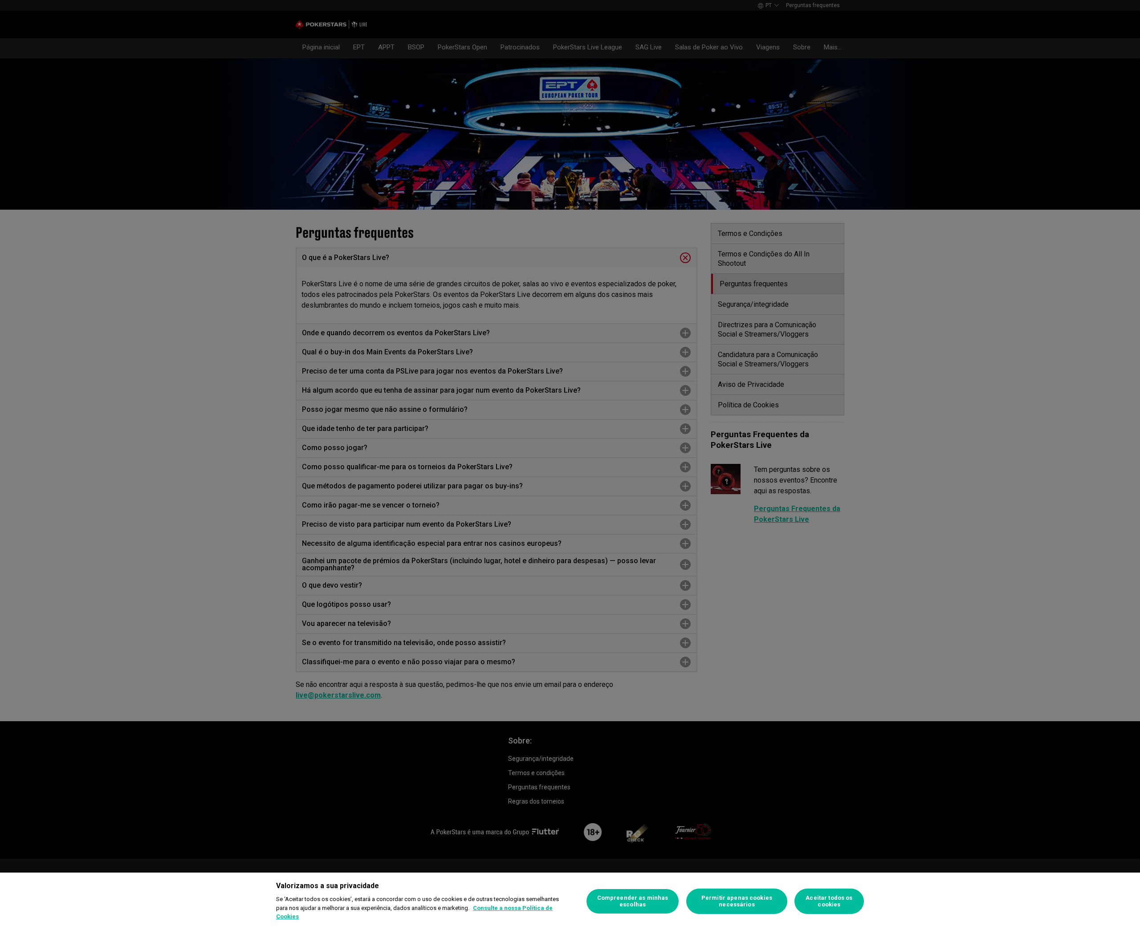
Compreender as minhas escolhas (632, 901)
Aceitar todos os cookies (829, 901)
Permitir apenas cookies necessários (736, 901)
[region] (570, 901)
